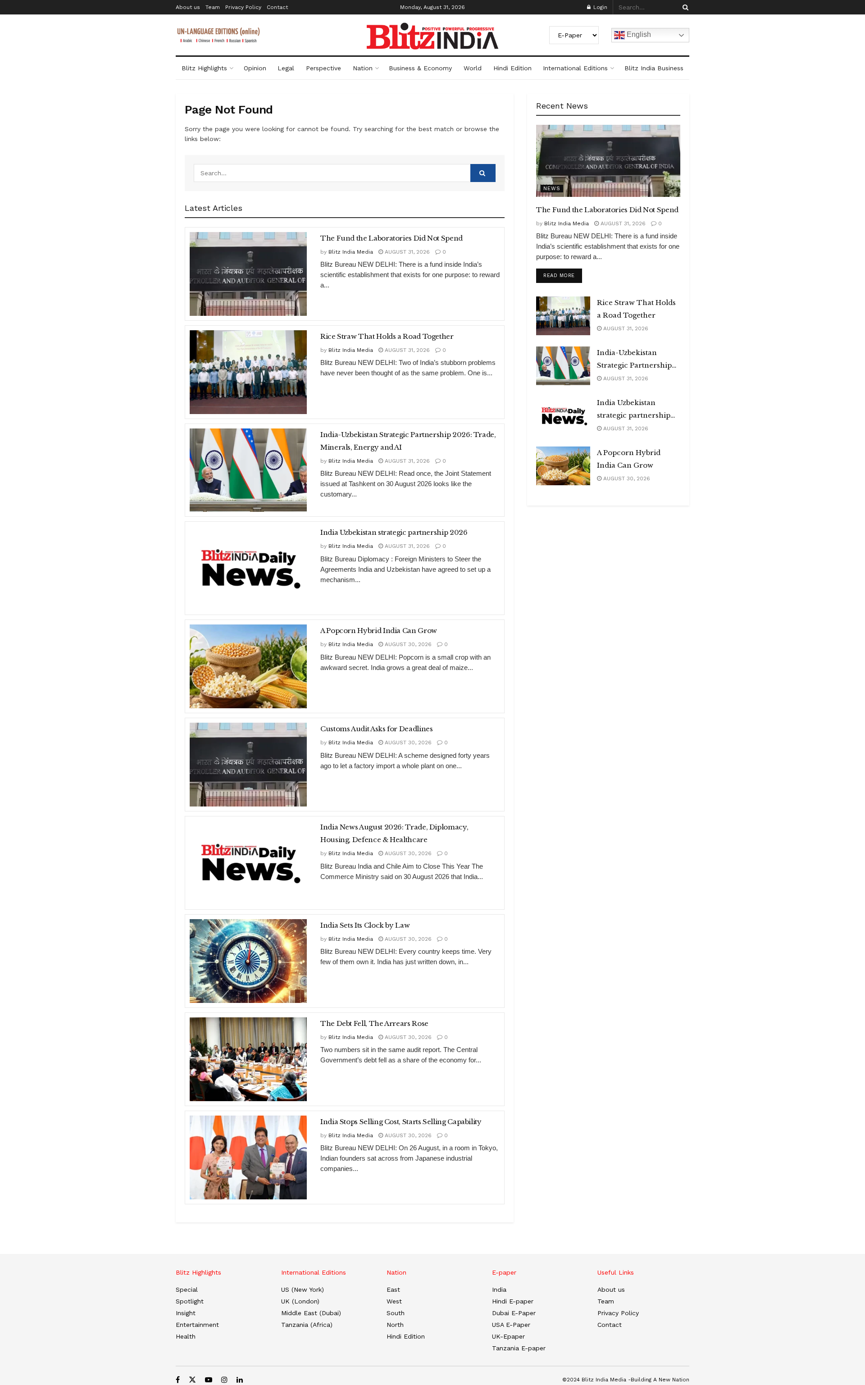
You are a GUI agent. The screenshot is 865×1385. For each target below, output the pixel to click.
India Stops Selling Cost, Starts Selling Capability (401, 1121)
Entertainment (197, 1324)
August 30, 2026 (407, 644)
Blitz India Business (653, 68)
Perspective (323, 68)
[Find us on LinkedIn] (240, 1380)
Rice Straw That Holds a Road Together (387, 336)
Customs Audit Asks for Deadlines (376, 728)
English (638, 34)
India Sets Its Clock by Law (365, 925)
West (394, 1301)
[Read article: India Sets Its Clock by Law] (248, 961)
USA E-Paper (511, 1324)
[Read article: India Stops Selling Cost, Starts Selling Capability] (248, 1157)
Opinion (255, 68)
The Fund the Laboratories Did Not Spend (391, 238)
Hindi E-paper (512, 1301)
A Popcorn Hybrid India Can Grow (378, 630)
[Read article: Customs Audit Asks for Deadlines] (248, 764)
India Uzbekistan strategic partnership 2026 (394, 532)
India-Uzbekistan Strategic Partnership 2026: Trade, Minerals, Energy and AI (408, 440)
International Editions (575, 68)
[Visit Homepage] (432, 36)
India (499, 1289)
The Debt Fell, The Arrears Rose (374, 1023)
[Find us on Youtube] (208, 1380)
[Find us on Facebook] (178, 1380)
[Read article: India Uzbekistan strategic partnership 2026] (248, 568)
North (395, 1324)
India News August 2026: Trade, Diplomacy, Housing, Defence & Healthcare (394, 833)
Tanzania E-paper (519, 1348)
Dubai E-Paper (514, 1313)
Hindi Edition (512, 68)
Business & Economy (420, 68)
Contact (277, 7)
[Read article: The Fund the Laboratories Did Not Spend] (248, 274)
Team (212, 7)
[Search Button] (684, 7)
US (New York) (302, 1289)
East (393, 1289)
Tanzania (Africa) (306, 1324)
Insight (186, 1313)
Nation (363, 68)
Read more (562, 275)
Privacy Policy (243, 7)
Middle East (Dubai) (311, 1313)
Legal (286, 68)
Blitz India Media (350, 252)
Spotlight (190, 1301)
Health (186, 1336)
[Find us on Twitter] (192, 1380)
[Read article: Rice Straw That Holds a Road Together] (248, 372)
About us (188, 7)
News (551, 188)
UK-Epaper (508, 1336)
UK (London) (300, 1301)
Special (187, 1289)
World (473, 68)
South (396, 1313)
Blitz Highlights (204, 68)
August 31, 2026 (406, 252)
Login (599, 7)
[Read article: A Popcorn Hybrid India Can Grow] (248, 666)
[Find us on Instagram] (224, 1380)
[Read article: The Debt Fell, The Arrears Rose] (248, 1059)
